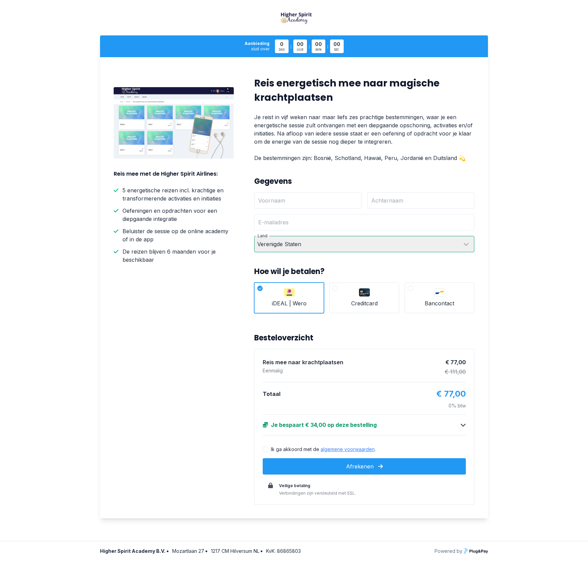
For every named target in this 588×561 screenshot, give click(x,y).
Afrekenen (360, 466)
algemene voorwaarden (348, 449)
